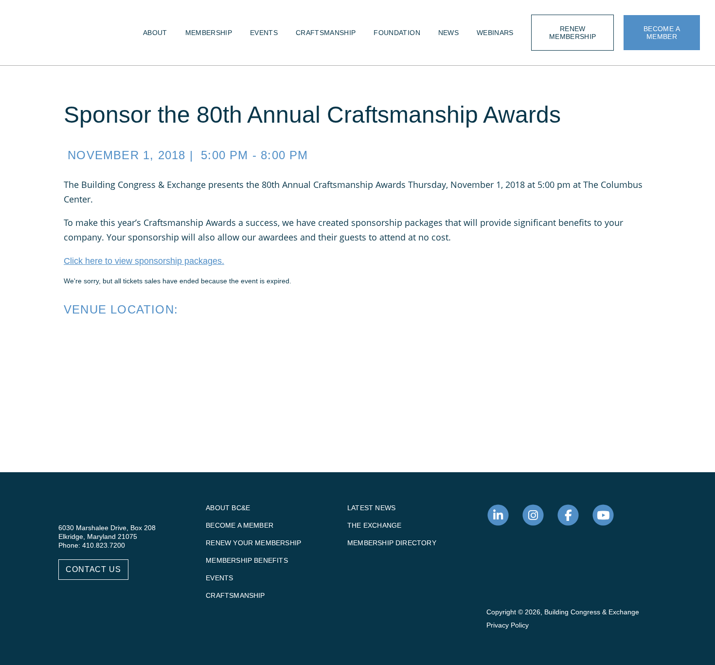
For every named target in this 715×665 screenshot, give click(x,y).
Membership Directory (391, 543)
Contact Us (93, 569)
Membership (208, 33)
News (448, 33)
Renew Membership (572, 32)
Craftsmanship (326, 33)
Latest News (371, 508)
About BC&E (228, 508)
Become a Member (239, 525)
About (155, 33)
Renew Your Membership (253, 543)
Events (264, 33)
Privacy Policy (507, 625)
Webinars (495, 33)
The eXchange (374, 525)
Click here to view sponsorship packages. (144, 261)
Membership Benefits (246, 560)
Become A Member (662, 32)
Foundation (397, 33)
